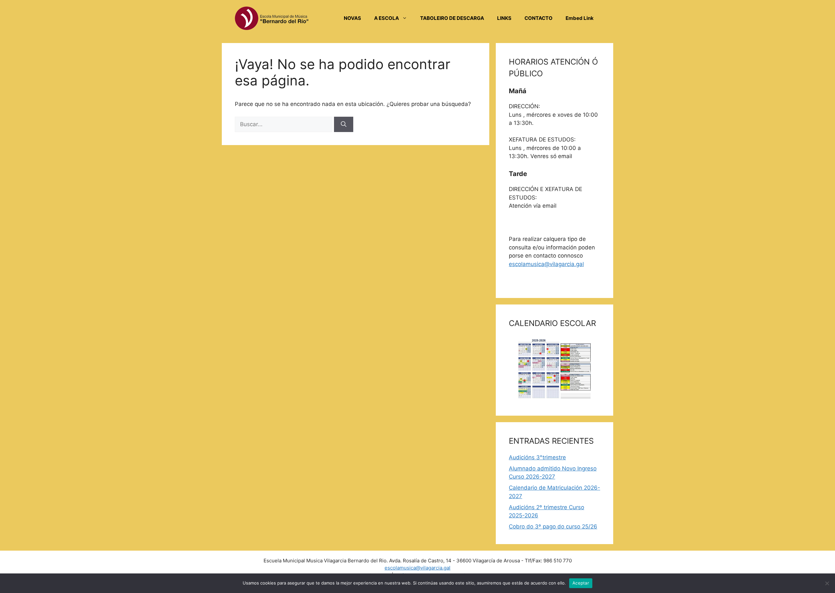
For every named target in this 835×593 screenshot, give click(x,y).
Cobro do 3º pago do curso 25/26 (553, 526)
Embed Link (580, 18)
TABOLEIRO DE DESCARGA (452, 18)
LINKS (504, 18)
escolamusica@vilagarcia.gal (546, 264)
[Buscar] (343, 124)
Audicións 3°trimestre (537, 457)
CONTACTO (538, 18)
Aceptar (580, 583)
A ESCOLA (386, 18)
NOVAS (352, 18)
